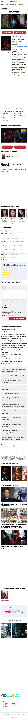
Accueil (2, 4)
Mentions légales (16, 701)
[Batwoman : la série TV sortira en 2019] (14, 537)
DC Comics (14, 48)
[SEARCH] (26, 1)
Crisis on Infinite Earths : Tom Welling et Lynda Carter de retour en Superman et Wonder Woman (13, 526)
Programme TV (14, 607)
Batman (24, 46)
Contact (5, 704)
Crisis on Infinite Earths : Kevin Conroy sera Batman (14, 505)
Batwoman (21, 76)
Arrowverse (18, 46)
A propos (5, 701)
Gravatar (11, 305)
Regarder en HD (7, 32)
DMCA (13, 703)
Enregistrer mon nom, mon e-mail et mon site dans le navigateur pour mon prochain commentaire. (13, 312)
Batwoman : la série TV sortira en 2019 (12, 547)
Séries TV (7, 4)
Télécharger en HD (20, 32)
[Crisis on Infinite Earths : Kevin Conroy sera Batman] (14, 494)
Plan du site (15, 704)
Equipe (5, 706)
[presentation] (26, 213)
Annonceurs (6, 703)
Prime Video (13, 4)
